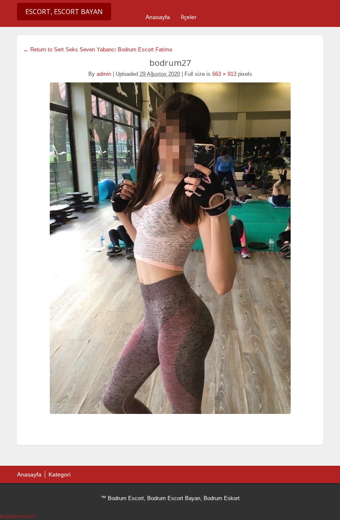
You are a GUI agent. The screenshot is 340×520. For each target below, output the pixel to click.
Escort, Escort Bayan (64, 11)
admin (104, 74)
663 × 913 (224, 74)
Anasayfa (158, 17)
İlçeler (189, 17)
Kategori (59, 474)
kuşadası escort (17, 516)
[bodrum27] (170, 248)
